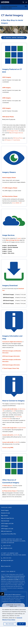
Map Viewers (4, 515)
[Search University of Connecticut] (23, 2)
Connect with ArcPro (7, 435)
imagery (19, 238)
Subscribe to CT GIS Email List (13, 605)
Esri (13, 411)
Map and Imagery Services (16, 133)
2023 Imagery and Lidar (7, 523)
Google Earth (20, 427)
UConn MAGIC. (16, 203)
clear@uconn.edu (7, 548)
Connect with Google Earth (9, 427)
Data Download (5, 521)
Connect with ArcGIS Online (9, 409)
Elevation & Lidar (5, 513)
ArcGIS (16, 442)
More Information (10, 624)
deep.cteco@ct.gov (8, 560)
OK (20, 623)
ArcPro (15, 435)
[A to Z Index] (26, 2)
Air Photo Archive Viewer (9, 196)
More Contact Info (6, 566)
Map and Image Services (7, 518)
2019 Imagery (4, 526)
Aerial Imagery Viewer (12, 131)
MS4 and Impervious (6, 531)
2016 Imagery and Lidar (7, 528)
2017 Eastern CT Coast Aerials (12, 140)
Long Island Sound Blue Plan (8, 534)
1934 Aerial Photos (18, 138)
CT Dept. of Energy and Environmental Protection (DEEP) (13, 576)
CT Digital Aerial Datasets (14, 37)
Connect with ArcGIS (7, 442)
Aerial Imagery (5, 510)
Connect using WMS (7, 447)
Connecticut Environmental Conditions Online (9, 7)
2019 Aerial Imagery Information (11, 356)
